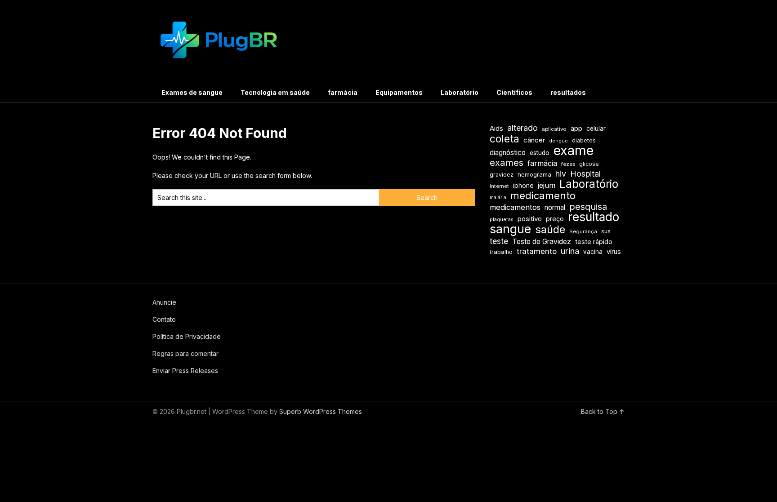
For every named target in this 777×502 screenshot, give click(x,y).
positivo (530, 219)
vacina (593, 251)
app (576, 128)
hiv (560, 173)
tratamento (537, 251)
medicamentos (515, 207)
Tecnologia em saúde (275, 92)
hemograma (534, 174)
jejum (546, 185)
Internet (499, 186)
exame (574, 150)
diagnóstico (508, 152)
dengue (558, 141)
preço (555, 218)
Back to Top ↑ (603, 411)
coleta (504, 138)
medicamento (543, 195)
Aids (496, 128)
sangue (510, 229)
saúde (550, 229)
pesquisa (588, 207)
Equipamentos (399, 92)
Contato (164, 319)
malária (498, 197)
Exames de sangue (192, 92)
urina (570, 251)
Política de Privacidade (186, 336)
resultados (568, 92)
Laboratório (459, 92)
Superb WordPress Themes (320, 411)
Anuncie (164, 302)
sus (606, 231)
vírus (614, 252)
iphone (523, 185)
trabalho (501, 252)
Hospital (585, 173)
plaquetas (502, 219)
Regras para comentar (185, 353)
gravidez (502, 174)
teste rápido (593, 241)
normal (555, 207)
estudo (539, 152)
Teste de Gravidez (541, 241)
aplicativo (554, 129)
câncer (534, 140)
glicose (589, 163)
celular (596, 128)
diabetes (584, 140)
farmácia (342, 92)
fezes (568, 164)
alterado (522, 128)
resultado (593, 217)
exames (506, 162)
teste (499, 241)
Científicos (514, 92)
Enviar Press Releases (185, 370)
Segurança (583, 231)
